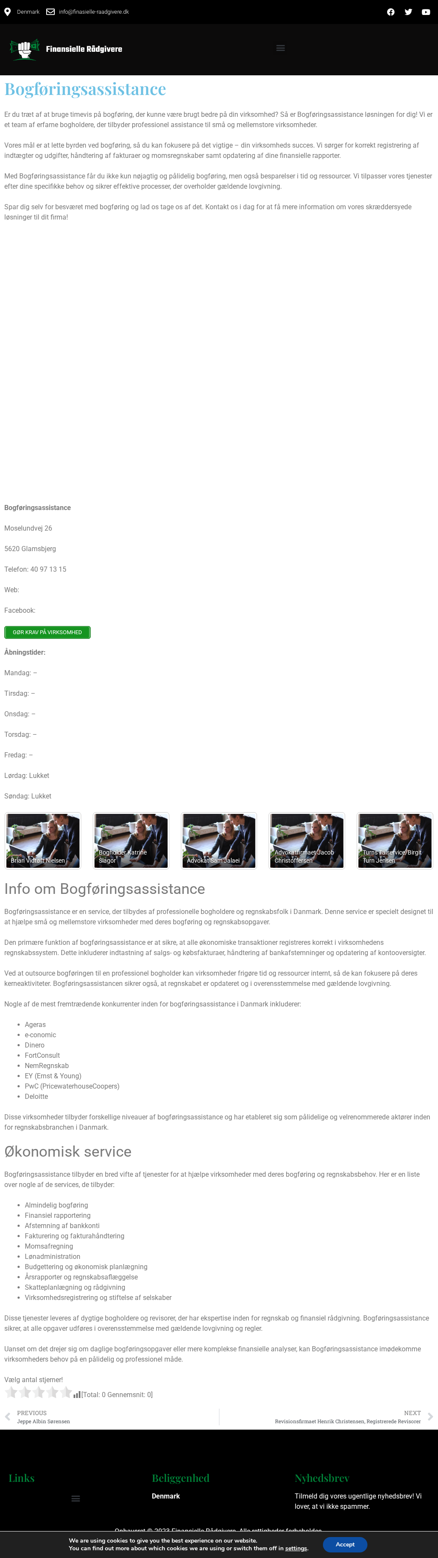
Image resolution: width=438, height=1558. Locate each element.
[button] (280, 48)
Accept (345, 1544)
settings (296, 1548)
